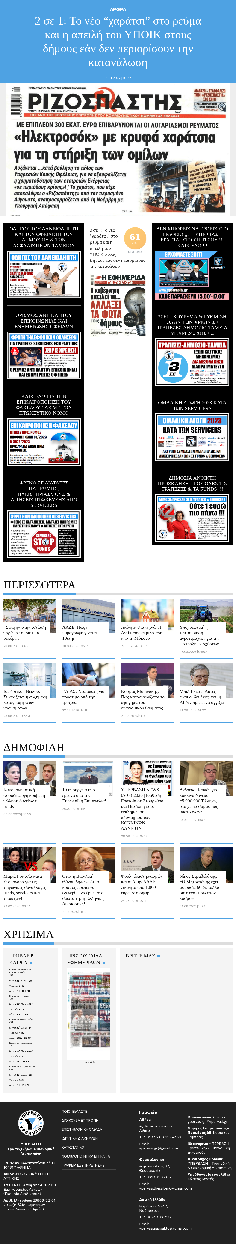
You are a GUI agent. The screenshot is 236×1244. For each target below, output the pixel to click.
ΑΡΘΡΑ (118, 9)
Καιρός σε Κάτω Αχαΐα (20, 1042)
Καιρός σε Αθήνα (18, 972)
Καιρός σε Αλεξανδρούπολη (23, 1066)
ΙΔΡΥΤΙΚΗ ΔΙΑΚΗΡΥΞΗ (80, 1138)
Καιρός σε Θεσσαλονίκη (21, 1019)
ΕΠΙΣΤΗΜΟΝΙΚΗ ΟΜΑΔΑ (82, 1129)
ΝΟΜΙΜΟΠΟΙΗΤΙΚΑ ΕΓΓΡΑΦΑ (86, 1156)
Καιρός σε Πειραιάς (19, 996)
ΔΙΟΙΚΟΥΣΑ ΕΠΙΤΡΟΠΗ (80, 1120)
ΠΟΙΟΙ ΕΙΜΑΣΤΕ (74, 1111)
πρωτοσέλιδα (89, 1062)
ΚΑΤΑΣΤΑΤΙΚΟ (73, 1147)
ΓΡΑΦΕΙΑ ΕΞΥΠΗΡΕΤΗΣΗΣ (83, 1165)
